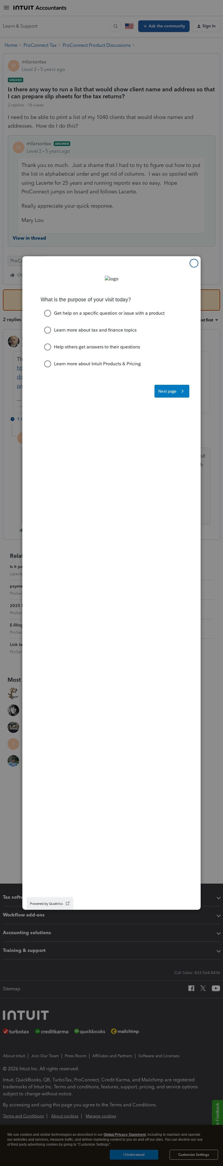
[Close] (194, 263)
